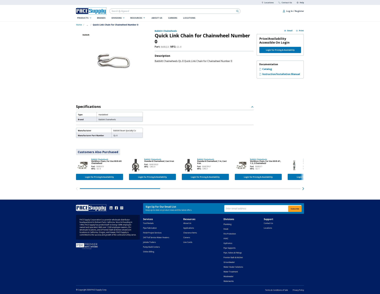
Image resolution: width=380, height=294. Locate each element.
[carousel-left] (76, 188)
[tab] (98, 152)
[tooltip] (87, 24)
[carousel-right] (303, 188)
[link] (84, 18)
